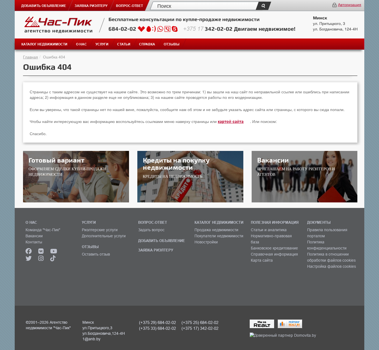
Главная (30, 57)
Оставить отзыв (96, 254)
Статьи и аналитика (269, 230)
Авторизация (349, 4)
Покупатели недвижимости (218, 236)
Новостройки (206, 242)
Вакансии (34, 236)
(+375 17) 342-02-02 (199, 328)
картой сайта (231, 121)
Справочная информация (274, 254)
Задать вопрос (151, 230)
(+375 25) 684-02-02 (199, 322)
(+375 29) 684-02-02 (157, 322)
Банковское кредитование (274, 248)
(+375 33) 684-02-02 (157, 328)
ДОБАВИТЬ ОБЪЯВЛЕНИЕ (161, 240)
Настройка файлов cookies (331, 266)
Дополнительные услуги (104, 236)
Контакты (34, 242)
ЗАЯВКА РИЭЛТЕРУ (155, 250)
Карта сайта (262, 260)
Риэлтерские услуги (100, 230)
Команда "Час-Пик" (43, 230)
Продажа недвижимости (216, 230)
